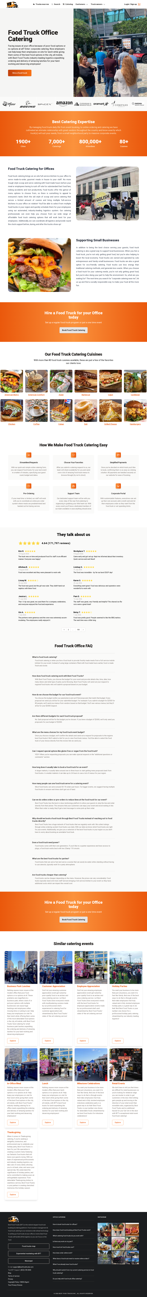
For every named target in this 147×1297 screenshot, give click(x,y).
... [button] (73, 630)
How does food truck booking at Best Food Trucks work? (72, 1230)
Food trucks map (28, 1246)
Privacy (10, 1279)
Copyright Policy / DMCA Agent (18, 1282)
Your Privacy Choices (15, 1285)
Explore (13, 1041)
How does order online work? (62, 1253)
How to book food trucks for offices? (65, 1224)
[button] (83, 630)
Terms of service (13, 1276)
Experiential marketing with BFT (28, 1254)
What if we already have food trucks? (65, 1264)
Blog (9, 1273)
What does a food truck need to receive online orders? (71, 1258)
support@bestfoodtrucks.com (23, 1267)
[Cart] (139, 4)
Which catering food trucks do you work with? (68, 1236)
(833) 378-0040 (26, 1270)
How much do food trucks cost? (63, 1247)
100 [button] (78, 630)
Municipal (28, 1261)
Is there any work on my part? (63, 1241)
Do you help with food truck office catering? (67, 1279)
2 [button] (68, 630)
